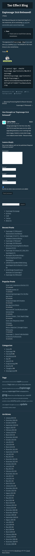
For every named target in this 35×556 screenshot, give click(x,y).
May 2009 (8, 527)
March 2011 (9, 483)
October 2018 (10, 422)
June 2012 (9, 466)
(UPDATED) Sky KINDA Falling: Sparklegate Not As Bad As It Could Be (16, 265)
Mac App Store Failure (12, 305)
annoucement (5, 381)
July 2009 (9, 522)
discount (4, 388)
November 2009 (11, 512)
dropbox (9, 388)
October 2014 (10, 440)
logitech (24, 395)
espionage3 (12, 391)
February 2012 (10, 471)
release (8, 401)
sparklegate (23, 401)
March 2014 (9, 447)
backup (23, 381)
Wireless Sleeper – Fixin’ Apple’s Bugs (17, 316)
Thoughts (9, 368)
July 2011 (9, 476)
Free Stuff (9, 354)
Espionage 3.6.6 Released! (14, 243)
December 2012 (10, 459)
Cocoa (8, 349)
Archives (8, 213)
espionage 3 (5, 391)
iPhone (9, 395)
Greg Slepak (18, 93)
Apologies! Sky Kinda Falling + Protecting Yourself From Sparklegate (15, 257)
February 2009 (10, 534)
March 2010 (9, 503)
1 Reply (4, 16)
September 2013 (11, 452)
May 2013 (8, 456)
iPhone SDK (14, 395)
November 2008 (11, 541)
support (7, 404)
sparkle (18, 401)
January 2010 (10, 507)
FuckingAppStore (24, 391)
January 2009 (10, 537)
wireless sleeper (12, 407)
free (17, 391)
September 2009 (11, 517)
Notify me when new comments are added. (15, 189)
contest (20, 384)
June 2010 (9, 495)
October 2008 (10, 544)
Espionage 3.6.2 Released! (14, 275)
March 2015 (9, 435)
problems (4, 401)
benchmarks (4, 384)
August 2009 (9, 520)
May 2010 (8, 498)
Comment (5, 151)
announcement (13, 381)
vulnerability (5, 407)
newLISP (8, 361)
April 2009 (9, 529)
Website (4, 180)
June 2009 (9, 524)
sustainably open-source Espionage (13, 25)
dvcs (12, 388)
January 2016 (10, 432)
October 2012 (10, 464)
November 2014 (11, 437)
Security (8, 366)
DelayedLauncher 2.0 (12, 289)
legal (21, 395)
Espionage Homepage (12, 211)
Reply (31, 121)
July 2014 (9, 442)
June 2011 (9, 478)
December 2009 (10, 510)
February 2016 (10, 430)
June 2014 (9, 444)
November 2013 (11, 449)
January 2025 (10, 418)
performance (15, 398)
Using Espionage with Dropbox (15, 301)
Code (7, 216)
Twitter (8, 218)
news (3, 398)
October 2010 (10, 490)
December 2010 (10, 488)
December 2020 (10, 420)
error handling (16, 388)
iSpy (7, 359)
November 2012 (11, 461)
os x (12, 398)
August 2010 (9, 493)
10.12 (27, 91)
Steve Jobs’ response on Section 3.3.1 (17, 285)
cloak (13, 384)
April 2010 (9, 500)
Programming (10, 363)
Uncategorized (10, 371)
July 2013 (9, 454)
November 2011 (11, 473)
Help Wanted (10, 356)
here (27, 42)
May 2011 (8, 481)
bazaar (26, 381)
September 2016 (11, 425)
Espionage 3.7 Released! (24, 105)
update (10, 93)
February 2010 (10, 505)
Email (4, 174)
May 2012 (8, 469)
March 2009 (9, 532)
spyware (28, 401)
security (13, 401)
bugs (9, 384)
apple (19, 381)
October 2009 (10, 515)
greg (4, 395)
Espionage (20, 91)
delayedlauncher (26, 384)
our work (25, 22)
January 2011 (10, 486)
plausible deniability (23, 398)
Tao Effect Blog (17, 5)
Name (4, 167)
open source (8, 398)
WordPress (18, 551)
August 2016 (9, 427)
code (16, 384)
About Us (8, 221)
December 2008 (10, 539)
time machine (17, 404)
